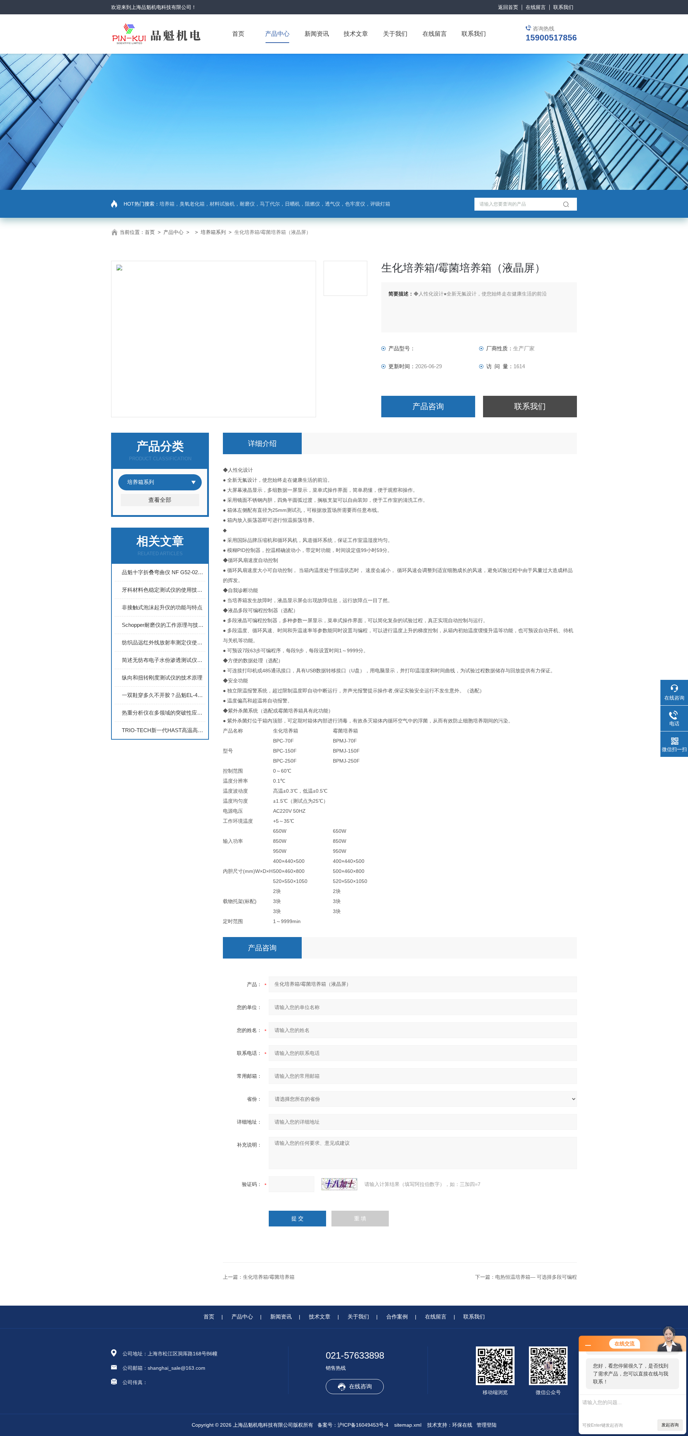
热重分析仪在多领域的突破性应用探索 (163, 713)
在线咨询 (360, 1386)
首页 (238, 33)
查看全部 (159, 500)
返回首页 (508, 7)
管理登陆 (487, 1425)
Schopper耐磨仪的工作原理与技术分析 (163, 625)
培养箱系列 (213, 232)
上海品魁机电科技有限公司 (161, 7)
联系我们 (563, 7)
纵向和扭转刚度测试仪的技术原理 (162, 677)
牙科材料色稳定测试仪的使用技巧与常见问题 (163, 590)
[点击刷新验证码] (339, 1184)
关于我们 (395, 33)
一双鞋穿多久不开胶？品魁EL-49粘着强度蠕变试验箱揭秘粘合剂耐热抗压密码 (163, 695)
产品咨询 (428, 406)
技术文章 (356, 33)
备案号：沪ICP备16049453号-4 (352, 1425)
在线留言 (536, 7)
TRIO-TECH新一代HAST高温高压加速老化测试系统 (163, 730)
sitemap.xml (407, 1425)
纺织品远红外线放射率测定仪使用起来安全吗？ (163, 642)
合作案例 (397, 1316)
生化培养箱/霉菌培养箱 (269, 1277)
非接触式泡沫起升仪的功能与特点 (162, 607)
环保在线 (462, 1425)
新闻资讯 (317, 33)
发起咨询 (670, 1424)
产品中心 (277, 33)
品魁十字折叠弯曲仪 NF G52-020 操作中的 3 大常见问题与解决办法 (163, 572)
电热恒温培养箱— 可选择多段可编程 (536, 1277)
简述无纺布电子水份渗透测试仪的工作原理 (163, 660)
